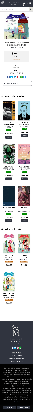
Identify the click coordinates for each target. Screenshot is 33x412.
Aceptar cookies (23, 407)
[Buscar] (31, 9)
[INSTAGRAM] (18, 348)
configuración (16, 401)
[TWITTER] (15, 348)
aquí (20, 399)
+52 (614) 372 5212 (16, 356)
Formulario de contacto (16, 361)
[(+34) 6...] (20, 348)
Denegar (9, 407)
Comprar (9, 137)
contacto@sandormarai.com (16, 359)
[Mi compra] (24, 3)
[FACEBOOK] (13, 348)
